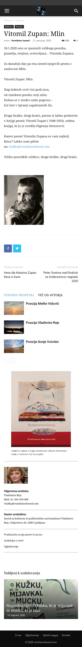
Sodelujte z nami (13, 540)
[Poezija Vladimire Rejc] (14, 327)
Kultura (8, 20)
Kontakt (66, 635)
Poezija (20, 20)
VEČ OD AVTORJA (50, 295)
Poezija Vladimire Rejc (43, 323)
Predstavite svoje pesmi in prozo (23, 534)
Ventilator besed (20, 40)
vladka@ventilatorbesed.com (29, 146)
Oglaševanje (11, 546)
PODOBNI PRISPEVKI (19, 295)
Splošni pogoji (50, 635)
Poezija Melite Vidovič (42, 304)
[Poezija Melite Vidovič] (14, 308)
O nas (18, 635)
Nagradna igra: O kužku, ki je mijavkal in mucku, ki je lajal (39, 608)
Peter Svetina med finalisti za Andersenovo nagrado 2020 (60, 277)
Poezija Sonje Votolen (42, 342)
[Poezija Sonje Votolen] (14, 346)
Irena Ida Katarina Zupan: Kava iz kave (20, 275)
